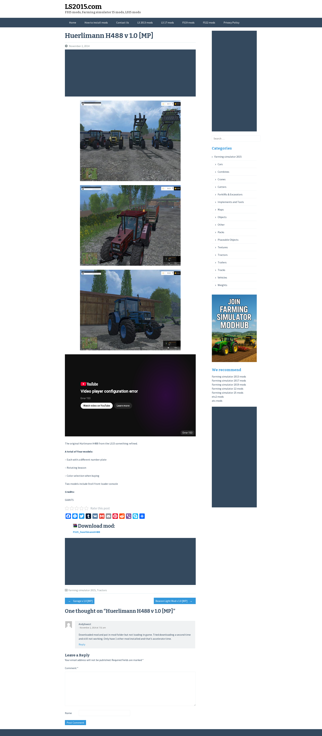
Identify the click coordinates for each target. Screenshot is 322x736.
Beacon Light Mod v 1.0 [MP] (173, 601)
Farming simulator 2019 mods (229, 384)
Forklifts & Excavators (230, 194)
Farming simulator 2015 (82, 590)
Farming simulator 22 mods (227, 388)
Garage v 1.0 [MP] (80, 601)
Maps (221, 209)
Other (221, 224)
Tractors (102, 590)
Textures (223, 247)
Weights (222, 285)
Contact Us (122, 22)
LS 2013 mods (145, 22)
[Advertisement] (131, 73)
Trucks (221, 270)
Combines (223, 171)
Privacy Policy (231, 22)
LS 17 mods (167, 22)
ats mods (217, 400)
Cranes (222, 179)
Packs (221, 232)
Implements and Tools (231, 202)
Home (72, 22)
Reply (82, 644)
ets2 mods (218, 396)
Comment (71, 668)
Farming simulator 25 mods (227, 392)
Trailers (222, 262)
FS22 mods (209, 22)
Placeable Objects (228, 239)
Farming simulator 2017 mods (229, 380)
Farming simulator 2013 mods (229, 376)
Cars (220, 164)
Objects (222, 217)
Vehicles (222, 277)
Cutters (222, 186)
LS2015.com (83, 7)
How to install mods (96, 22)
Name (68, 713)
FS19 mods (188, 22)
